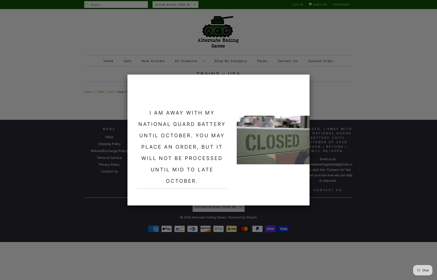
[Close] (303, 81)
